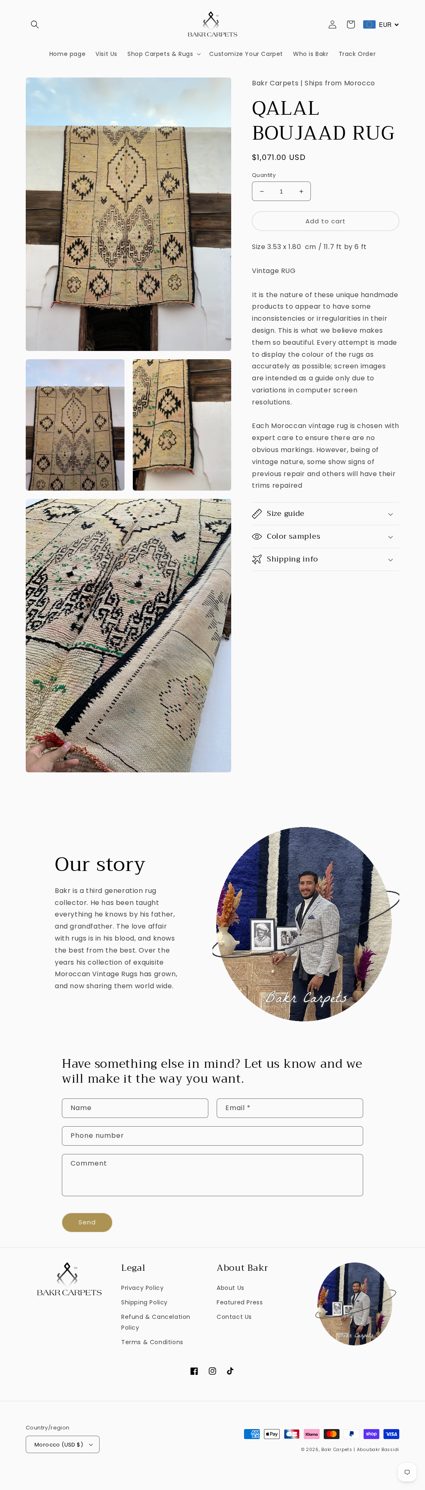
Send (87, 1222)
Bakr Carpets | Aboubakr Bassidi (360, 1449)
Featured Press (240, 1302)
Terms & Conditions (152, 1342)
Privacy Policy (142, 1288)
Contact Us (234, 1317)
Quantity (264, 175)
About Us (230, 1288)
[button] (35, 24)
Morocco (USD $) (58, 1445)
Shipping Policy (144, 1302)
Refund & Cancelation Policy (156, 1322)
